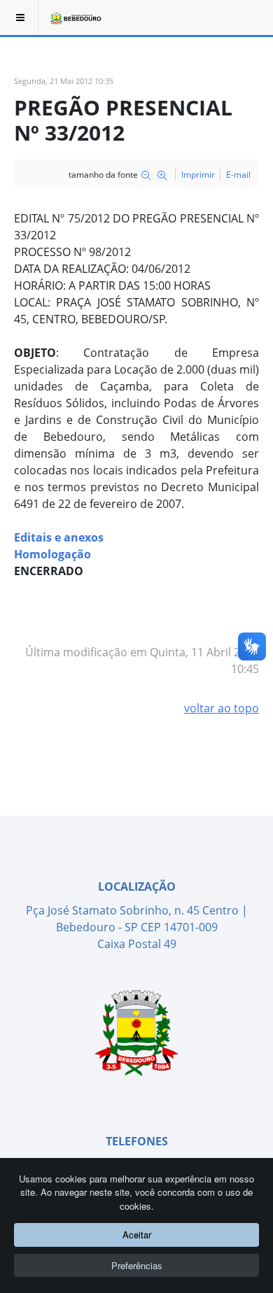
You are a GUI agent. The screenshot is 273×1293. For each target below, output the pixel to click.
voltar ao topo (221, 708)
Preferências (136, 1265)
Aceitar (136, 1234)
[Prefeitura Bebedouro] (75, 17)
